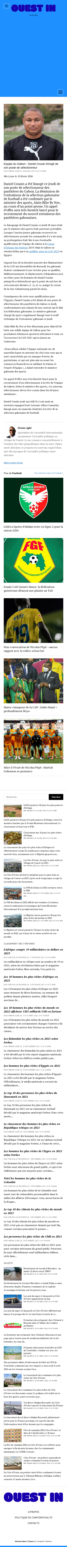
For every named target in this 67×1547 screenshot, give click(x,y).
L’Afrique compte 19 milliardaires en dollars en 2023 (33, 951)
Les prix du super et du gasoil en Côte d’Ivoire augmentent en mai (42, 1297)
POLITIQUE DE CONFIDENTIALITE (33, 1517)
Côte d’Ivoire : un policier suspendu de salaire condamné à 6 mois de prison (42, 1459)
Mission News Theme (24, 1541)
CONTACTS (33, 1523)
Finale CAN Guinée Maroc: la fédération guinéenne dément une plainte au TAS (29, 588)
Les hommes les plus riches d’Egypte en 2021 (32, 1066)
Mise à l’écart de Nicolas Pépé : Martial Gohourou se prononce (28, 769)
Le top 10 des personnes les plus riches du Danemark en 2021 (30, 1094)
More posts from (13, 462)
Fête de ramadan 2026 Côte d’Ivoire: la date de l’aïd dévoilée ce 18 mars (42, 1431)
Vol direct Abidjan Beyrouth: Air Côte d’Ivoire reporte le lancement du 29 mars (43, 1404)
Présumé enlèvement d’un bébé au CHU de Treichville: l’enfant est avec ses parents (43, 1350)
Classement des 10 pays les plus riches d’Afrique (43, 834)
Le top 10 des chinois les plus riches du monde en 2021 (33, 1211)
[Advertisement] (33, 52)
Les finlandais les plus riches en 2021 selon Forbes (31, 1040)
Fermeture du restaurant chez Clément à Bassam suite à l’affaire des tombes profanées (43, 1323)
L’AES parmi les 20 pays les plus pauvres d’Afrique (43, 806)
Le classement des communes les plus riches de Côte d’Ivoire (42, 1376)
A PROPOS (33, 1511)
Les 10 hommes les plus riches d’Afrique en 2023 (31, 978)
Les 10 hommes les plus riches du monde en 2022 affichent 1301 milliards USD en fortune (32, 1009)
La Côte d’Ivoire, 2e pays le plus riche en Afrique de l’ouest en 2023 (43, 861)
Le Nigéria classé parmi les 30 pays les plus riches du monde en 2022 (42, 916)
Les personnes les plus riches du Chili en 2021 (33, 1236)
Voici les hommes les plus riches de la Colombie (27, 1180)
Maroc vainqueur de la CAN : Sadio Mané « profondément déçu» (30, 709)
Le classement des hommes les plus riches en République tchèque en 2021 (32, 1125)
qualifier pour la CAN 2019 (43, 251)
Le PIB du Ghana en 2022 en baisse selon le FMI (43, 889)
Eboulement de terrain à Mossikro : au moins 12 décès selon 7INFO (42, 1270)
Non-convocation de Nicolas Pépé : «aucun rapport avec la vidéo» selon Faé (30, 649)
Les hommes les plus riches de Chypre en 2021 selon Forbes (33, 1153)
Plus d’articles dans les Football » (49, 473)
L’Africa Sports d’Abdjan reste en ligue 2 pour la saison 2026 (33, 528)
